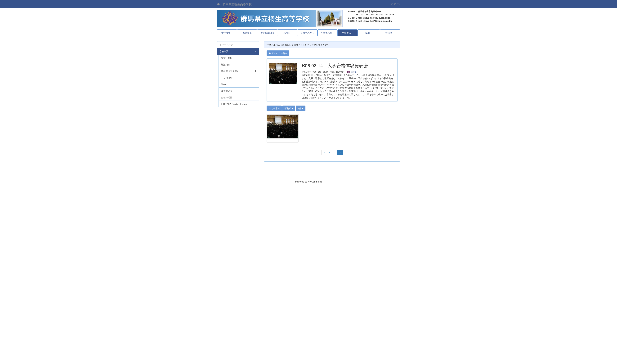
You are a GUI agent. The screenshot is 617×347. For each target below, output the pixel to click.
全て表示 (273, 108)
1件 (300, 108)
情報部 (353, 71)
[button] (348, 33)
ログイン (395, 4)
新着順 (288, 108)
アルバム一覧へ (279, 53)
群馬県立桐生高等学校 (237, 4)
